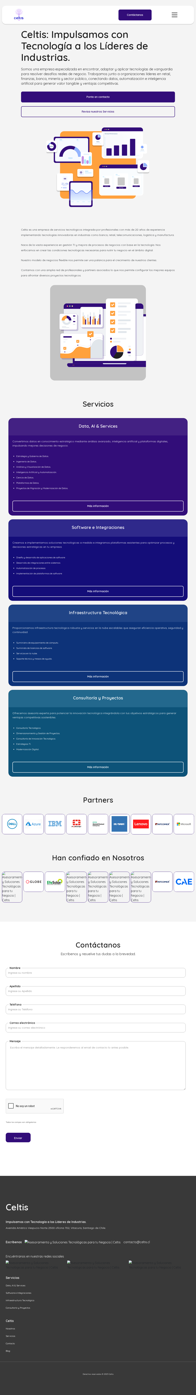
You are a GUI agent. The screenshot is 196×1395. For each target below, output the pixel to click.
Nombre (15, 968)
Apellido (15, 986)
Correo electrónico (22, 1023)
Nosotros (10, 1328)
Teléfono (15, 1004)
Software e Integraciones (18, 1292)
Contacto (10, 1343)
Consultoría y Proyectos (18, 1307)
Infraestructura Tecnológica (20, 1300)
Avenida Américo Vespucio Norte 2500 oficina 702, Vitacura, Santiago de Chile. (56, 1228)
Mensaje (15, 1041)
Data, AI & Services (15, 1285)
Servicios (10, 1336)
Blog (8, 1350)
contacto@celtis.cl (136, 1242)
